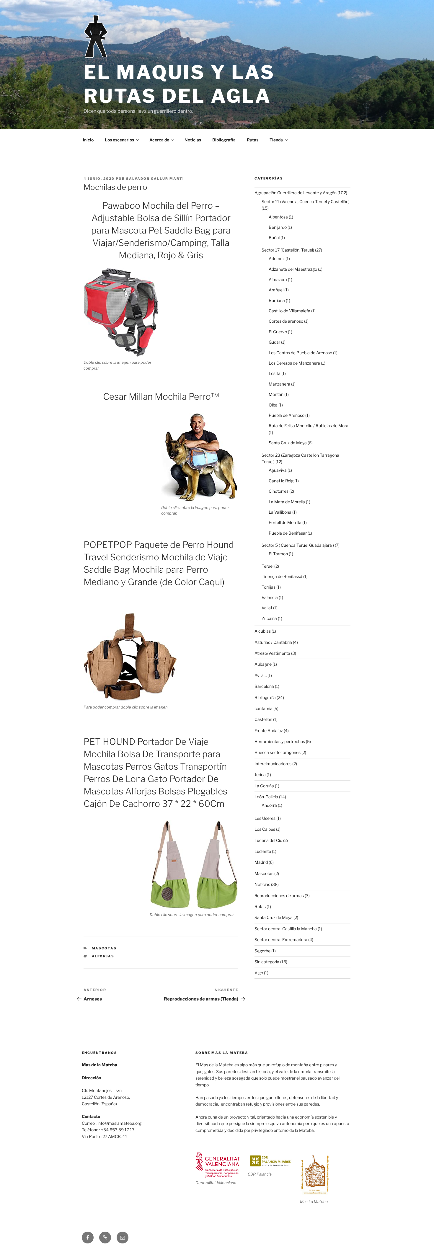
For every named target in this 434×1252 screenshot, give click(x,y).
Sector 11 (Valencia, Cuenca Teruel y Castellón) (306, 201)
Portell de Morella (285, 522)
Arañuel (276, 289)
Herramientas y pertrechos (279, 741)
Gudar (274, 342)
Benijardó (278, 227)
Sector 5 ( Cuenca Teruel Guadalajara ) (298, 545)
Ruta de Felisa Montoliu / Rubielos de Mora (308, 425)
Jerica (260, 774)
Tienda (276, 139)
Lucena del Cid (268, 840)
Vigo (258, 972)
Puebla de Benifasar (288, 533)
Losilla (274, 373)
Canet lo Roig (281, 480)
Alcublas (262, 631)
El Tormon (278, 553)
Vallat (267, 607)
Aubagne (263, 664)
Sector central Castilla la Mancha (285, 928)
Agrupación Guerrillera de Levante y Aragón (295, 192)
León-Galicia (266, 796)
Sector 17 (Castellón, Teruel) (288, 249)
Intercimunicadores (272, 763)
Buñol (274, 237)
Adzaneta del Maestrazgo (293, 269)
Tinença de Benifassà (282, 576)
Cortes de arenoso (286, 321)
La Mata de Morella (287, 501)
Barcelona (264, 686)
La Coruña (264, 785)
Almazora (278, 279)
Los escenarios (119, 139)
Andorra (269, 805)
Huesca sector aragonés (277, 752)
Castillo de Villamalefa (289, 310)
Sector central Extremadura (280, 939)
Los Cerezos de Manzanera (294, 362)
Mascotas (104, 948)
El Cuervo (278, 331)
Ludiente (262, 851)
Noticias (193, 139)
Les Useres (264, 818)
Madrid (261, 862)
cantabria (263, 708)
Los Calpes (264, 829)
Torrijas (268, 587)
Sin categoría (266, 961)
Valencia (270, 597)
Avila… (260, 675)
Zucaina (269, 618)
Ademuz (277, 258)
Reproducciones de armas (279, 895)
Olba (273, 404)
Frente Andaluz (268, 730)
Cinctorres (278, 491)
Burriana (277, 300)
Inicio (88, 139)
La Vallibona (280, 512)
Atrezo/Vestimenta (272, 653)
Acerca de (159, 139)
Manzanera (279, 383)
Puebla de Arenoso (286, 415)
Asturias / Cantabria (273, 642)
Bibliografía (224, 139)
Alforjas (103, 956)
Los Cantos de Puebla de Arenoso (300, 352)
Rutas (252, 139)
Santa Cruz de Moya (288, 442)
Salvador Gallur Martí (155, 179)
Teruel (267, 566)
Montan (276, 394)
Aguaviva (278, 470)
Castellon (263, 719)
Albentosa (278, 216)
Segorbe (262, 950)
